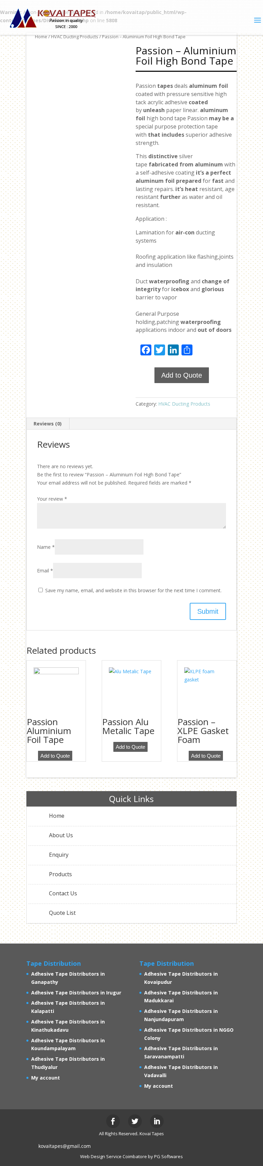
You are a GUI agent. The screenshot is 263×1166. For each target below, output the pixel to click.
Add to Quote (181, 375)
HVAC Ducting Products (184, 404)
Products (60, 874)
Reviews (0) (48, 423)
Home (56, 815)
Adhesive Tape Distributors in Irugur (76, 992)
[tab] (48, 424)
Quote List (62, 913)
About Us (61, 835)
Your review (52, 499)
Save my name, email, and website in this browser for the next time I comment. (133, 590)
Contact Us (63, 893)
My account (45, 1077)
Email (45, 570)
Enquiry (58, 854)
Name (46, 547)
